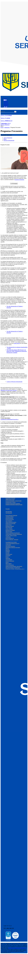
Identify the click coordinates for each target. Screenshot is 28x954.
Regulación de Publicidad (10, 530)
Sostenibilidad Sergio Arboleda (11, 542)
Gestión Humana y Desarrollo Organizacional (14, 534)
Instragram (6, 104)
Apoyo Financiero (8, 137)
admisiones (7, 127)
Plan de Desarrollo (9, 527)
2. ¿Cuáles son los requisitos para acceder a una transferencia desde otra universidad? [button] (12, 192)
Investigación (8, 555)
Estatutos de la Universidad (10, 523)
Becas (5, 139)
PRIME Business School (10, 499)
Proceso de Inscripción (9, 140)
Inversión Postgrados (9, 518)
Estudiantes (8, 551)
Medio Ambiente (9, 563)
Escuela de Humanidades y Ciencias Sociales (14, 500)
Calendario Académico (10, 516)
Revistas (7, 556)
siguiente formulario (19, 179)
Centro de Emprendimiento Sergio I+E (12, 543)
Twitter (5, 98)
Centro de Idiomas (9, 559)
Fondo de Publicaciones (10, 561)
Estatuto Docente (9, 524)
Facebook (6, 101)
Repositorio (8, 550)
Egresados (7, 552)
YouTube (6, 102)
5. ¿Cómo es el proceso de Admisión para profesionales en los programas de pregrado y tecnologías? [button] (14, 422)
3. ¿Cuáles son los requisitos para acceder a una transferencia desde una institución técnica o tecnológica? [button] (14, 258)
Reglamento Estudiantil (10, 526)
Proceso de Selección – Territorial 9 (12, 539)
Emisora (7, 562)
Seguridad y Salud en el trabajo (11, 535)
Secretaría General (9, 554)
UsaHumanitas (8, 544)
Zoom (5, 100)
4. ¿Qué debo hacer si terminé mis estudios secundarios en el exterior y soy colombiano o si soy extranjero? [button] (14, 268)
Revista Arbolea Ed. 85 (10, 538)
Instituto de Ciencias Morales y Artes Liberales (14, 566)
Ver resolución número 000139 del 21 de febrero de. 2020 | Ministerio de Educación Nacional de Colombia (17, 351)
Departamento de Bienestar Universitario (13, 547)
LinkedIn (6, 105)
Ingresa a (6, 115)
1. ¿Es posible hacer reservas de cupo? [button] (10, 173)
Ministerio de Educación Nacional (9, 390)
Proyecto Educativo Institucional (11, 515)
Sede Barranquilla (9, 512)
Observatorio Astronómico (10, 546)
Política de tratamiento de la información (13, 532)
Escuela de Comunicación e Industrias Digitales (14, 504)
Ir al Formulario (14, 183)
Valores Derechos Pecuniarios (11, 522)
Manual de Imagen (9, 531)
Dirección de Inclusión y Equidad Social (13, 567)
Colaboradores (8, 536)
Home (2, 127)
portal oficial (17, 343)
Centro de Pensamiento (10, 565)
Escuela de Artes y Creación (11, 502)
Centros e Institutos (9, 528)
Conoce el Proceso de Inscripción (14, 381)
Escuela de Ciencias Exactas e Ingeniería (13, 503)
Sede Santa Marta (9, 511)
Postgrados (8, 508)
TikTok (5, 106)
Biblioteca (7, 548)
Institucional (8, 558)
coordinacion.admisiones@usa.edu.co (9, 419)
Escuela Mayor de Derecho (10, 498)
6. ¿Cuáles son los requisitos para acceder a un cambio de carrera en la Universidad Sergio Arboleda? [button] (13, 459)
